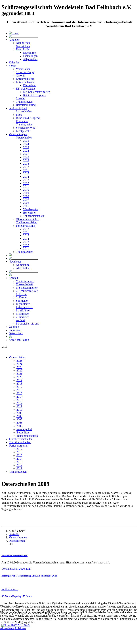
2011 (26, 186)
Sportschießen (24, 111)
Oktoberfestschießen (27, 219)
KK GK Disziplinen (34, 95)
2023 (26, 147)
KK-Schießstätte (25, 88)
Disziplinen (29, 85)
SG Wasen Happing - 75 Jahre (16, 596)
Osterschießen (24, 137)
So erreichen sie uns (27, 323)
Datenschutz (16, 333)
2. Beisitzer (22, 317)
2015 (26, 173)
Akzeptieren (7, 628)
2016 (26, 170)
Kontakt (13, 277)
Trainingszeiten (24, 101)
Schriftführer (23, 310)
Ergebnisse (29, 52)
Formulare (22, 121)
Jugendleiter (23, 303)
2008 (26, 196)
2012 (26, 183)
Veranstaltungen (18, 134)
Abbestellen (23, 268)
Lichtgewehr (23, 131)
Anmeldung (23, 264)
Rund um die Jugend (28, 117)
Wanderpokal (30, 209)
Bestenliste (29, 212)
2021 (26, 153)
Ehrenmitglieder (25, 78)
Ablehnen (20, 628)
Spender (20, 98)
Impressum (15, 330)
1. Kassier (21, 294)
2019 (26, 160)
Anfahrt (20, 320)
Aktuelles (14, 39)
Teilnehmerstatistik (34, 215)
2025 (26, 140)
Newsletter (15, 261)
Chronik (20, 75)
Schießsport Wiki (25, 127)
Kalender (14, 62)
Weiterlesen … (9, 589)
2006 (26, 202)
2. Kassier (21, 297)
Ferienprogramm (25, 225)
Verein (12, 65)
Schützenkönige (25, 72)
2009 (26, 193)
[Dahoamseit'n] (14, 33)
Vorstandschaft (24, 284)
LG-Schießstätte (25, 82)
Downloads (22, 49)
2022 (26, 150)
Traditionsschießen (26, 222)
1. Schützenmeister (26, 287)
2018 (26, 163)
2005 (26, 206)
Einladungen (30, 55)
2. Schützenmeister (26, 290)
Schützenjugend (18, 108)
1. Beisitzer (22, 313)
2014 (26, 176)
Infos (19, 114)
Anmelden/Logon (19, 339)
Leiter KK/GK (24, 307)
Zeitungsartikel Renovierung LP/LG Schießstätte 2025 (29, 575)
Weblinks (14, 326)
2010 (26, 189)
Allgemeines (30, 59)
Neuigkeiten (23, 42)
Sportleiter (22, 300)
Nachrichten (23, 46)
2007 (26, 199)
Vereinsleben (23, 69)
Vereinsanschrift (25, 281)
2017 (26, 166)
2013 (26, 179)
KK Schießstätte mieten (36, 91)
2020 (26, 157)
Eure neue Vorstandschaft (14, 555)
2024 (26, 144)
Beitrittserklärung (26, 104)
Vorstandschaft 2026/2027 (16, 568)
